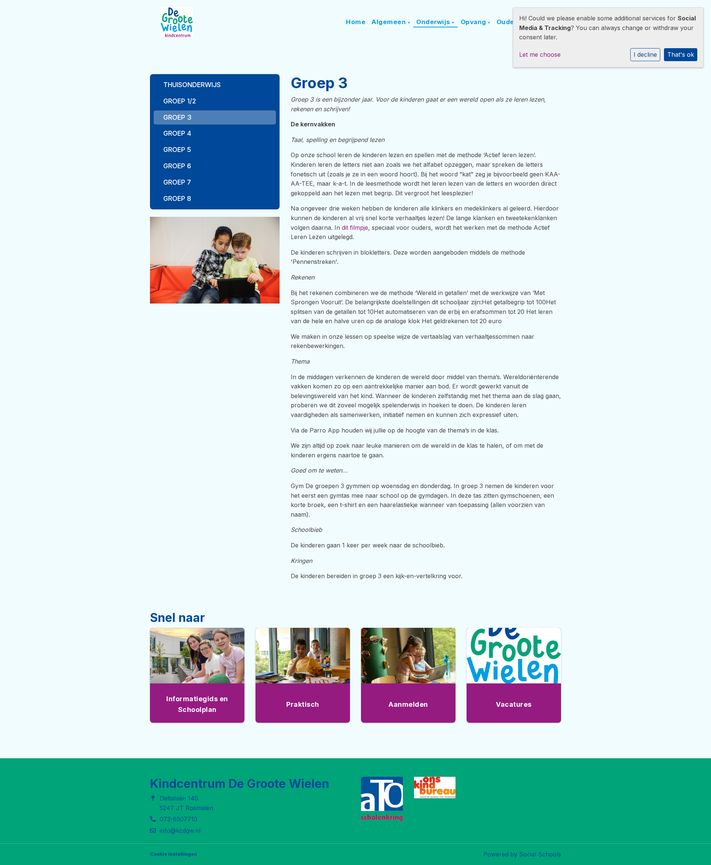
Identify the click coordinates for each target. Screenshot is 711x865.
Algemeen (389, 22)
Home (355, 22)
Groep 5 (177, 149)
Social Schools (540, 854)
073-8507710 (178, 819)
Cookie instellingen (173, 854)
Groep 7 (177, 182)
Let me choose (540, 54)
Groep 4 (177, 133)
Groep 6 (177, 166)
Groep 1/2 (179, 101)
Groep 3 (177, 117)
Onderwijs (434, 22)
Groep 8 (177, 198)
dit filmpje (355, 227)
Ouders (510, 22)
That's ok (680, 54)
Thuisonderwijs (192, 85)
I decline (645, 54)
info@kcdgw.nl (180, 830)
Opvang (474, 22)
